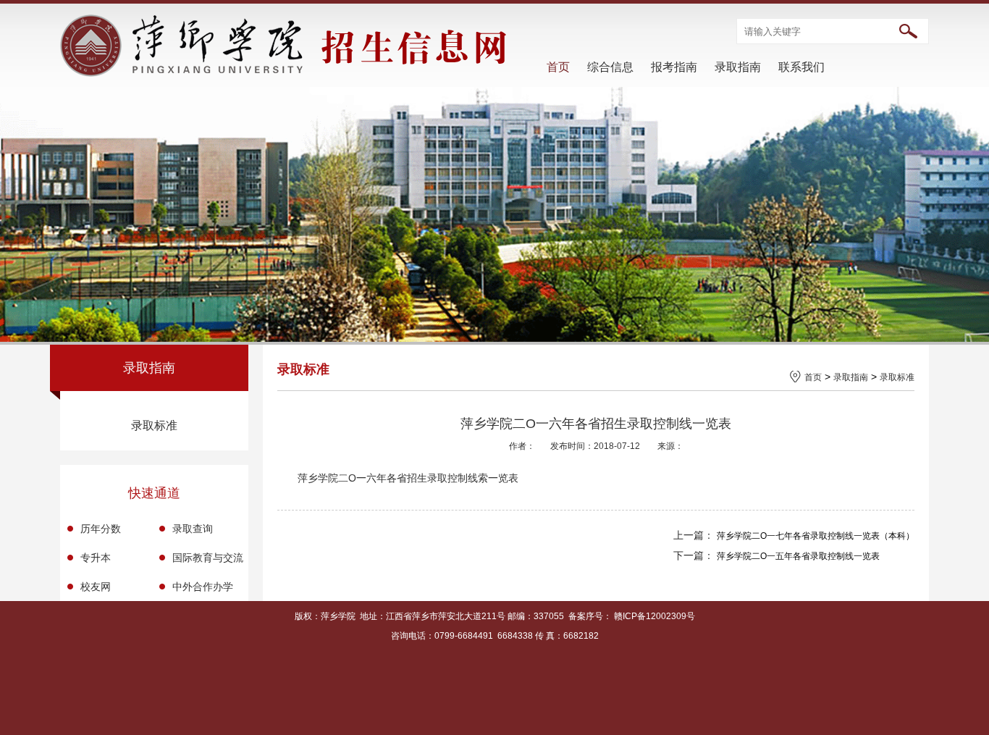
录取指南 (738, 67)
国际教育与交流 (207, 557)
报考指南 (674, 67)
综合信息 (610, 67)
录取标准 (154, 425)
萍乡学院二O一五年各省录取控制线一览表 (798, 556)
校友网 (95, 586)
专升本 (95, 557)
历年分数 (100, 528)
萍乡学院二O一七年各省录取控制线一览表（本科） (815, 536)
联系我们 (801, 67)
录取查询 (192, 528)
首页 (558, 67)
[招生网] (285, 73)
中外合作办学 (202, 586)
